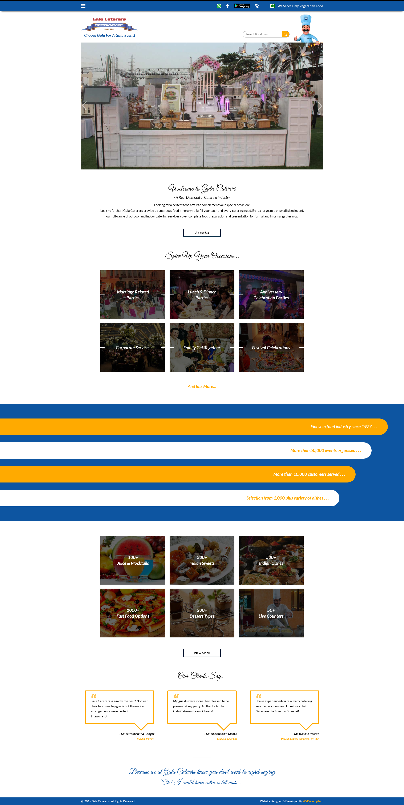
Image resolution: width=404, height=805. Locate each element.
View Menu (202, 653)
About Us (202, 233)
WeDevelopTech (313, 801)
